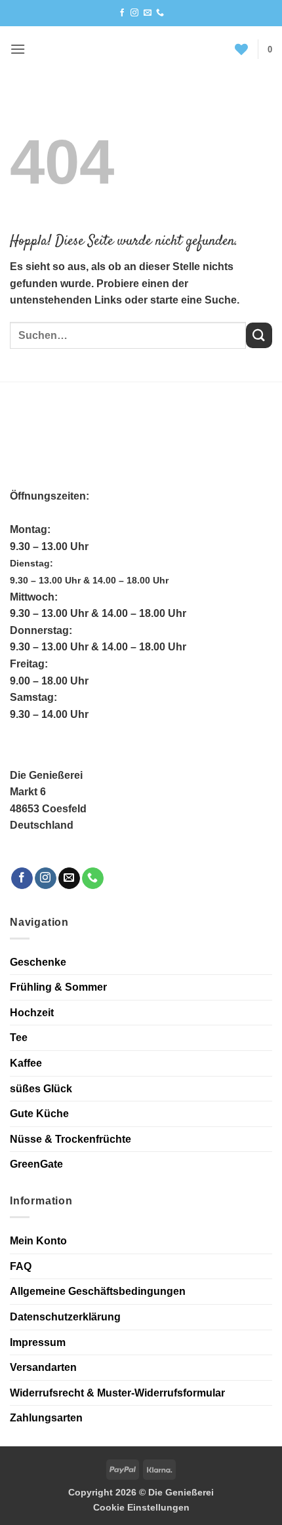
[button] (18, 49)
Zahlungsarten (46, 1417)
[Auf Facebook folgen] (122, 13)
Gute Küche (39, 1113)
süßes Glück (41, 1088)
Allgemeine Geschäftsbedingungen (98, 1291)
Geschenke (38, 962)
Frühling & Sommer (58, 987)
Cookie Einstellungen (141, 1507)
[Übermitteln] (259, 335)
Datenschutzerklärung (65, 1316)
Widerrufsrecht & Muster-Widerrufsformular (117, 1392)
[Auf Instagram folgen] (134, 13)
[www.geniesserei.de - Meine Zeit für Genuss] (135, 49)
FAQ (20, 1266)
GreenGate (36, 1164)
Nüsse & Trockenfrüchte (70, 1139)
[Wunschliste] (241, 49)
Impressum (38, 1342)
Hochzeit (32, 1012)
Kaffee (26, 1063)
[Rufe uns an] (160, 13)
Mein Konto (38, 1240)
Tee (19, 1037)
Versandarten (43, 1367)
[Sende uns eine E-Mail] (147, 13)
